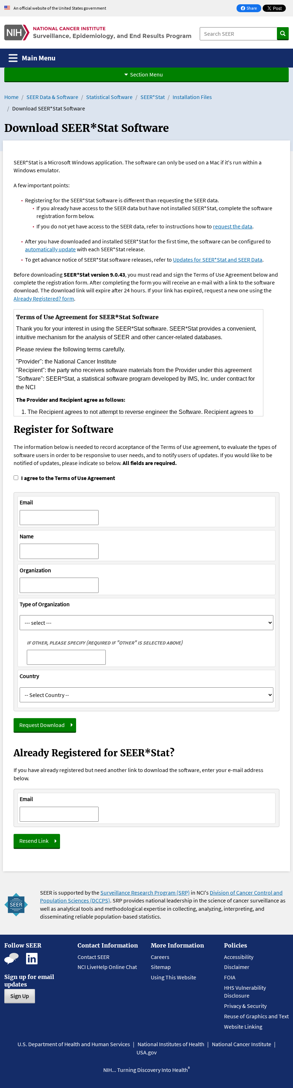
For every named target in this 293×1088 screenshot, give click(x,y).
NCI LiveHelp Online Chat (107, 966)
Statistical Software (109, 96)
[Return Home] (97, 32)
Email (26, 502)
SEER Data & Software (52, 96)
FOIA (229, 977)
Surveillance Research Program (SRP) (145, 892)
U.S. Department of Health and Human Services (74, 1044)
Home (11, 96)
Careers (160, 956)
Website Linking (243, 1026)
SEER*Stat (152, 96)
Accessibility (238, 956)
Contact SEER (93, 956)
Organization (35, 570)
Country (29, 675)
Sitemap (161, 966)
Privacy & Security (245, 1005)
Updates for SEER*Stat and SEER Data (217, 259)
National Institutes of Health (171, 1044)
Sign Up (19, 995)
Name (27, 536)
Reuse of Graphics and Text (256, 1016)
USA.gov (146, 1052)
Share (250, 8)
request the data (232, 226)
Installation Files (192, 96)
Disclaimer (236, 966)
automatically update (50, 249)
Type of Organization (45, 604)
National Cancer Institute (241, 1044)
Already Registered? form (44, 298)
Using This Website (173, 977)
